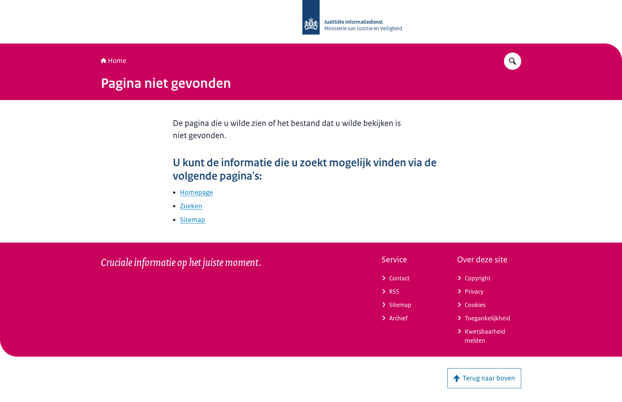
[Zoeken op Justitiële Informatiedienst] (512, 61)
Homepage (196, 192)
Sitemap (192, 220)
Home (117, 61)
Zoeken (191, 206)
